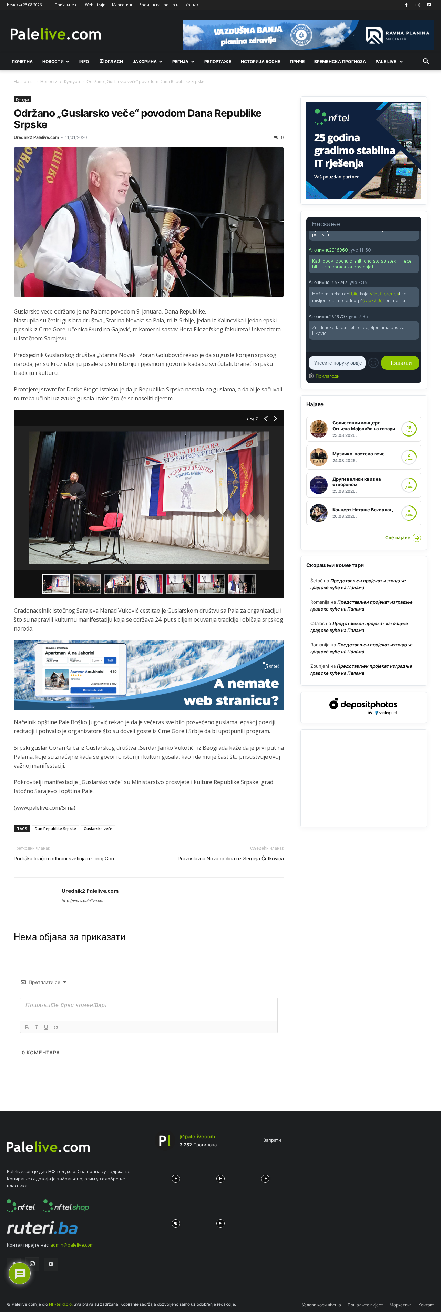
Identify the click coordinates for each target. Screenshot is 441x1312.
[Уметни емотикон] (373, 363)
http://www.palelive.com (84, 900)
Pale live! (387, 61)
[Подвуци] (46, 1027)
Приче (297, 61)
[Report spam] (415, 249)
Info (84, 61)
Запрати (272, 1140)
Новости (53, 61)
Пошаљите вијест (365, 1305)
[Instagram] (417, 5)
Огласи (114, 61)
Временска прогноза (159, 4)
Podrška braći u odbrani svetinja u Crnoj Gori (64, 858)
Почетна (22, 61)
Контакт (192, 4)
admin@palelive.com (72, 1245)
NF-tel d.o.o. (61, 1304)
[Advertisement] (363, 778)
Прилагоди (328, 376)
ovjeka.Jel (373, 300)
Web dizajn (95, 4)
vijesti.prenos (384, 293)
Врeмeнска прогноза (340, 61)
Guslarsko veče (98, 828)
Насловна (24, 81)
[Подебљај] (27, 1027)
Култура (72, 81)
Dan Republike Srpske (55, 828)
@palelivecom (197, 1136)
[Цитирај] (56, 1027)
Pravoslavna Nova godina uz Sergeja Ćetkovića (231, 858)
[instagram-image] (175, 1177)
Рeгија (180, 61)
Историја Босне (260, 61)
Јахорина (145, 61)
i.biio (354, 293)
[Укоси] (36, 1027)
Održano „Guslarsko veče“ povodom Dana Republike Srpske (138, 119)
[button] (426, 62)
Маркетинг (122, 4)
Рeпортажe (217, 61)
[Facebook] (406, 5)
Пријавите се (67, 4)
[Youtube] (429, 5)
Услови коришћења (321, 1305)
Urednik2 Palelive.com (36, 137)
